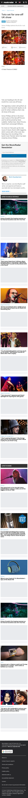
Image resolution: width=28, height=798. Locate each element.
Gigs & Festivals (10, 10)
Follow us (15, 47)
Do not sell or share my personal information (13, 785)
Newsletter (23, 47)
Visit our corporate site (14, 746)
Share (5, 47)
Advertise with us (6, 774)
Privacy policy (5, 768)
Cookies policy (5, 771)
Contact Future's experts (8, 761)
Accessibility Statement (8, 778)
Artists (3, 10)
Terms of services (20, 160)
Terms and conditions (7, 764)
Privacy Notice (22, 161)
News (3, 21)
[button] (2, 2)
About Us (4, 757)
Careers (4, 781)
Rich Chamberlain (12, 21)
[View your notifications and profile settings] (16, 2)
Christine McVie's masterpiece (16, 6)
